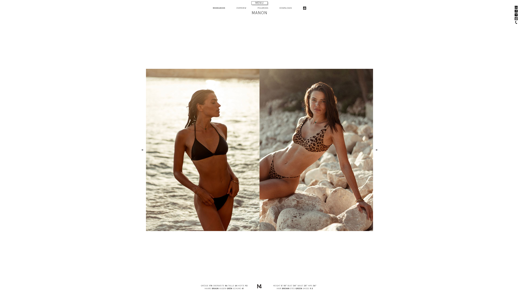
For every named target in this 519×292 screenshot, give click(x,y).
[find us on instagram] (516, 18)
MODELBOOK (219, 8)
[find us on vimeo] (516, 14)
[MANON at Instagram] (304, 8)
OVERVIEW (241, 8)
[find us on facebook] (516, 11)
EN (516, 7)
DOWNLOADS (286, 8)
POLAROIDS (263, 8)
